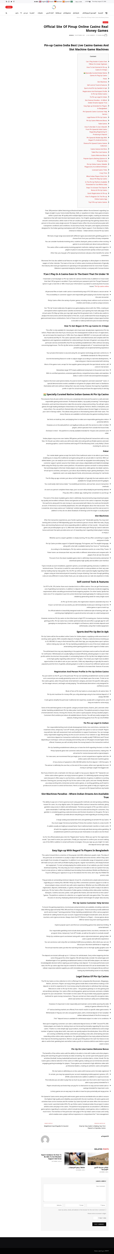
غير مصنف (105, 22)
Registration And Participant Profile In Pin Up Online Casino (95, 93)
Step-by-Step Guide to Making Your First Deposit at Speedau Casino (92, 1127)
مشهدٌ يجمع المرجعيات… (76, 1167)
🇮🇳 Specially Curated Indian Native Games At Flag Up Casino (95, 74)
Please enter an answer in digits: (96, 1213)
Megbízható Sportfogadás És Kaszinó (56, 1126)
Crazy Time (103, 173)
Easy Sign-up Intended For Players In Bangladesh (95, 107)
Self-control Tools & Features (97, 85)
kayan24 (71, 35)
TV (21, 13)
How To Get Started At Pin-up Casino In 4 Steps (97, 68)
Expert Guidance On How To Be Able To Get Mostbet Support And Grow (51, 1157)
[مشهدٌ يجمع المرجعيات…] (74, 1159)
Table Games (102, 123)
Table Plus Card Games (99, 152)
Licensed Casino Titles (99, 170)
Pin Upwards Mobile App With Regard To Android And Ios (97, 139)
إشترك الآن (9, 7)
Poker (105, 78)
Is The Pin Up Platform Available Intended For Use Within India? (96, 183)
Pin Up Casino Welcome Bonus (96, 120)
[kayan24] (53, 7)
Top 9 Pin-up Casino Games (97, 202)
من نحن (26, 13)
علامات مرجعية (79, 2)
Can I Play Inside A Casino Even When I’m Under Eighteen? (96, 63)
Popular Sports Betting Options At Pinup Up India (95, 160)
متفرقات (40, 13)
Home (78, 17)
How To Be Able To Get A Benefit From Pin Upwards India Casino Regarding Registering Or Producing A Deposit (96, 130)
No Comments (91, 35)
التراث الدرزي (50, 13)
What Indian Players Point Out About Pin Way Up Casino (96, 177)
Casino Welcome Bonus (99, 155)
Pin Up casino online (102, 286)
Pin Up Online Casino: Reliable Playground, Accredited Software (96, 165)
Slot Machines (102, 81)
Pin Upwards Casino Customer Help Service (95, 113)
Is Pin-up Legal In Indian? (98, 97)
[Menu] (106, 13)
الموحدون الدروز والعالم (89, 13)
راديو (17, 13)
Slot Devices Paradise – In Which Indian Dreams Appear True (96, 101)
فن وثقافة (58, 13)
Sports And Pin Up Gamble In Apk (95, 88)
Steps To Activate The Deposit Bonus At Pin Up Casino (96, 189)
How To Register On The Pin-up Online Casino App (96, 198)
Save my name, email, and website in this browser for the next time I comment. (81, 1210)
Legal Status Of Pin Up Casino (97, 117)
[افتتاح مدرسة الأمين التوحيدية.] (98, 1159)
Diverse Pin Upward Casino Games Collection (95, 144)
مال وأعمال (76, 13)
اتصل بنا (32, 13)
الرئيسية (100, 13)
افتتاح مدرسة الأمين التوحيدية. (101, 1168)
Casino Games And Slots (99, 149)
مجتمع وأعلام (67, 13)
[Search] (6, 13)
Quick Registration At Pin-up (97, 193)
